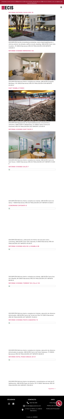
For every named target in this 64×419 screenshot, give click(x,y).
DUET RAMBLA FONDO (16, 88)
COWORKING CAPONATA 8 (18, 205)
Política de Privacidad (52, 408)
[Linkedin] (13, 404)
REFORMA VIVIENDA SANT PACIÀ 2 (21, 129)
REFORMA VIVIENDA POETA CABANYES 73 (23, 320)
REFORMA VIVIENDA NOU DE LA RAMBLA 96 (24, 246)
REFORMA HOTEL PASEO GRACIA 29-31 (22, 357)
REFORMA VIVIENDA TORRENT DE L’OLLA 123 (24, 283)
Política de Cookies (53, 405)
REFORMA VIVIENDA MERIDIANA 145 (21, 51)
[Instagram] (9, 404)
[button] (61, 7)
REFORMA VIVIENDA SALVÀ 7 (19, 166)
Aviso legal (53, 402)
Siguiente (51, 388)
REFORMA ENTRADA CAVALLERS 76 (21, 12)
